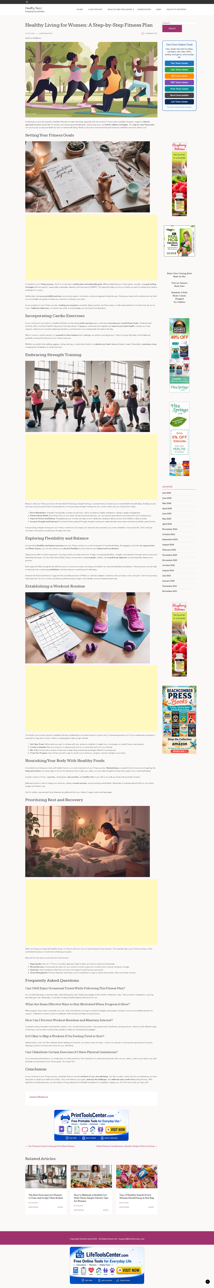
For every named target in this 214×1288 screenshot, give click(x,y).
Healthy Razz (33, 8)
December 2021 (169, 586)
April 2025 (167, 524)
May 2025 (166, 519)
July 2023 (166, 575)
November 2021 (169, 591)
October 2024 (168, 534)
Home (80, 9)
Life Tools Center (179, 102)
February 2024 (169, 550)
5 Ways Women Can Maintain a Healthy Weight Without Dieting (125, 1146)
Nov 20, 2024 (33, 1203)
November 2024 (169, 529)
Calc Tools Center (179, 70)
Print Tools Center (179, 89)
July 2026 (166, 493)
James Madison (45, 33)
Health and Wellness (120, 9)
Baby (158, 9)
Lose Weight (95, 9)
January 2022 (168, 581)
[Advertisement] (91, 247)
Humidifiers (144, 9)
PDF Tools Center (179, 82)
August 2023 (168, 570)
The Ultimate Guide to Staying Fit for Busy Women (51, 1146)
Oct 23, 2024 (30, 33)
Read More (33, 1207)
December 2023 (169, 555)
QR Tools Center (179, 76)
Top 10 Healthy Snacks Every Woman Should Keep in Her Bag (136, 1196)
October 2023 (168, 565)
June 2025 (167, 513)
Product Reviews (176, 9)
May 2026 (166, 503)
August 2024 (168, 544)
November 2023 (169, 560)
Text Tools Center (179, 63)
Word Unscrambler (179, 95)
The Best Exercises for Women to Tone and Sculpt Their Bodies (45, 1196)
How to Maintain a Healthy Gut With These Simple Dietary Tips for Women (91, 1198)
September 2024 (170, 539)
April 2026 (167, 508)
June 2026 (167, 498)
